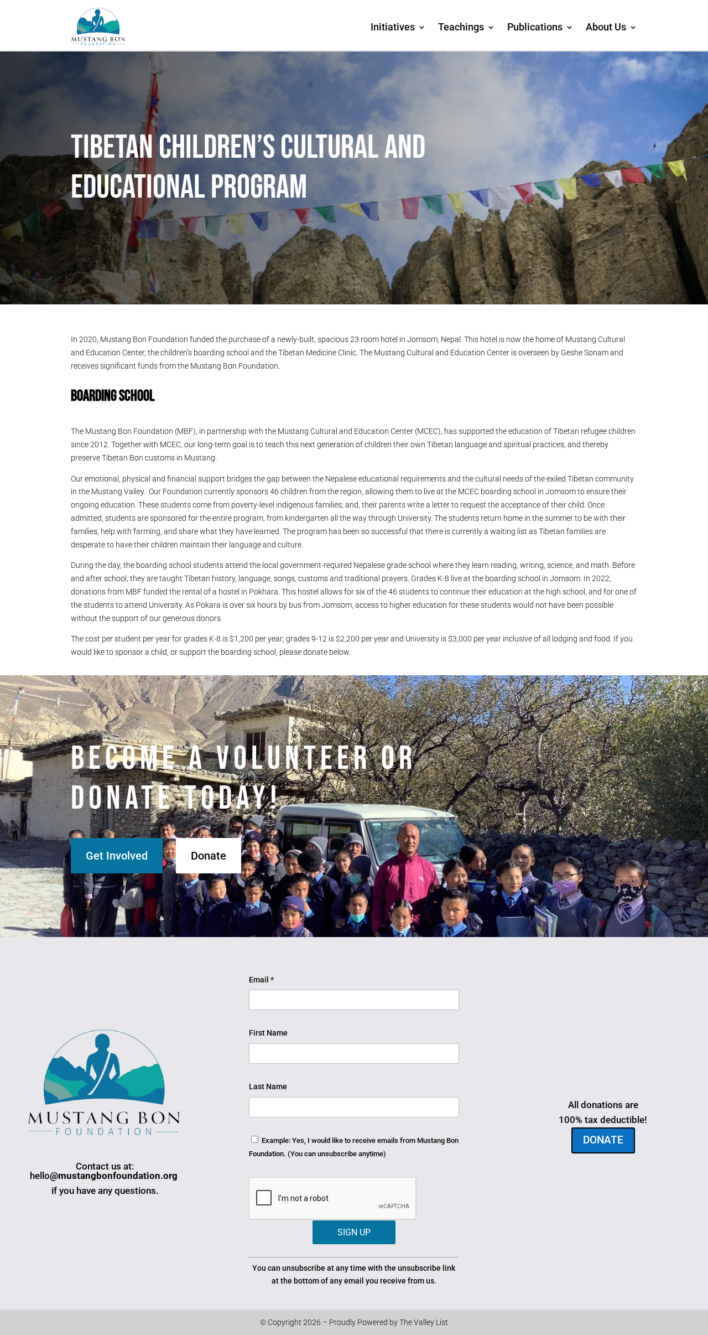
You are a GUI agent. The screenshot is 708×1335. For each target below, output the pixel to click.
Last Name (268, 1086)
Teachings (461, 27)
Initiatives (393, 27)
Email (261, 979)
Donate (208, 855)
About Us (606, 27)
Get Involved (117, 855)
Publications (535, 27)
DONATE (603, 1140)
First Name (268, 1032)
